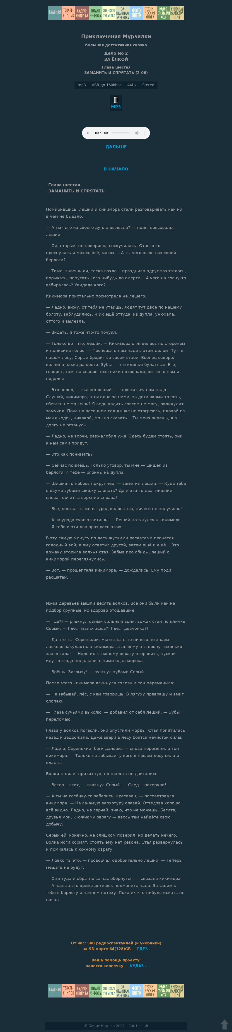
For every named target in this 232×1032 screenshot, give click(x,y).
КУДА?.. (138, 966)
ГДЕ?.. (143, 949)
